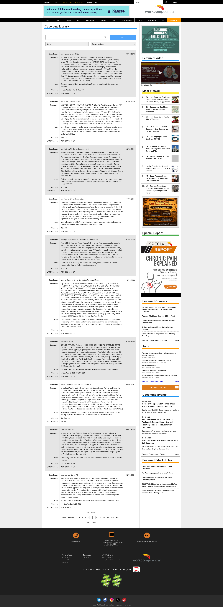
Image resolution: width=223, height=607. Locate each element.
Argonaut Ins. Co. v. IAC (69, 475)
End (117, 517)
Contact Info (87, 557)
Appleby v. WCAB (67, 341)
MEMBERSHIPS (92, 2)
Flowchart (68, 20)
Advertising (87, 560)
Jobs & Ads (152, 20)
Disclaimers (65, 562)
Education (103, 20)
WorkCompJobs (107, 557)
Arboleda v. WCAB (67, 429)
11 (104, 517)
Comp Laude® (126, 20)
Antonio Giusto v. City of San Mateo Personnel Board (80, 280)
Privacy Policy (66, 560)
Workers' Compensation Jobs (152, 381)
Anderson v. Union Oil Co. (70, 54)
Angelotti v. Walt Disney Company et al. (75, 149)
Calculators (90, 20)
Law (78, 20)
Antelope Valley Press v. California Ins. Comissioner (79, 239)
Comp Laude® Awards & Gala (112, 560)
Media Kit (174, 20)
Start (64, 517)
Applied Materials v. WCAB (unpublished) (76, 384)
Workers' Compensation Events (153, 454)
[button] (160, 72)
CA (163, 20)
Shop (114, 20)
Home (47, 20)
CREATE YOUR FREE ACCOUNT (73, 2)
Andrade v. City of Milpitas (70, 101)
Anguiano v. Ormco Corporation (72, 199)
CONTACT (47, 2)
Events (140, 20)
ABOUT (56, 2)
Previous (71, 517)
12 (108, 517)
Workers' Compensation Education (154, 340)
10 (100, 517)
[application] (160, 73)
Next (112, 517)
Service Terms (66, 557)
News (57, 20)
